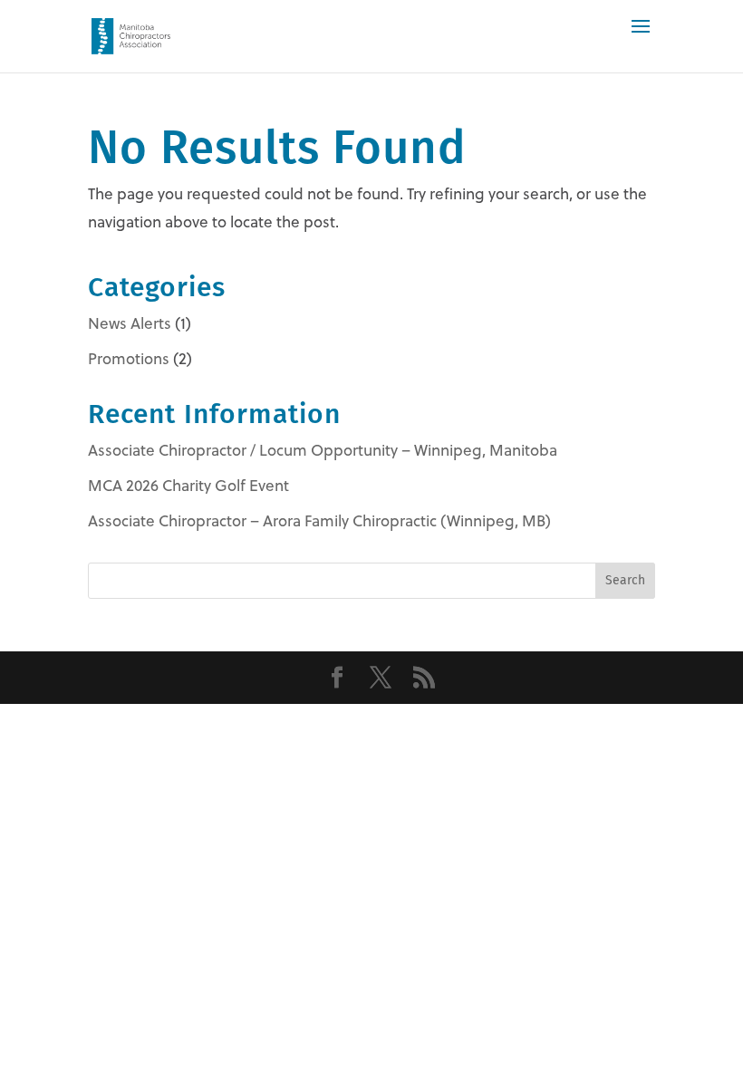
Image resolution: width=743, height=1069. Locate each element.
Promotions (128, 359)
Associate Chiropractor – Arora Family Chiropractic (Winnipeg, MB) (319, 521)
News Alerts (129, 323)
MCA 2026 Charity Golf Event (188, 485)
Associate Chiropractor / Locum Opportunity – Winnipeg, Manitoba (322, 450)
